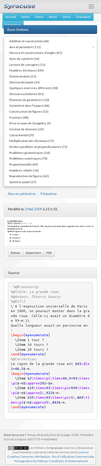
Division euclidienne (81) (26, 94)
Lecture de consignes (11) (27, 64)
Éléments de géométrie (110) (29, 100)
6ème (25, 17)
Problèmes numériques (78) (28, 158)
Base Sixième (17, 29)
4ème (53, 17)
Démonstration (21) (22, 76)
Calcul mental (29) (21, 135)
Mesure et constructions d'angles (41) (35, 52)
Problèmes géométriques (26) (29, 152)
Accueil (10, 17)
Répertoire (33, 253)
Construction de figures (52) (28, 111)
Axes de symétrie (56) (24, 58)
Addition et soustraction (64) (29, 41)
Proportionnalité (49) (23, 164)
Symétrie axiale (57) (22, 182)
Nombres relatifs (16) (24, 170)
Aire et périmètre (22, 193)
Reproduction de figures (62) (29, 176)
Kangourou (13, 24)
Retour (15, 253)
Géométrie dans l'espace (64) (29, 105)
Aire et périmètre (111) (25, 47)
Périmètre (48, 193)
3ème (66, 17)
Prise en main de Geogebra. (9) (30, 123)
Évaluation (83, 17)
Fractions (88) (18, 117)
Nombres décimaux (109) (26, 70)
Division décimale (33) (24, 82)
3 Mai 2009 (33, 209)
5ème (39, 17)
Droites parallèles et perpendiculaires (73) (38, 146)
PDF (49, 253)
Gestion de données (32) (26, 129)
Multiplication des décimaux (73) (31, 140)
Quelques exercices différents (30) (33, 88)
